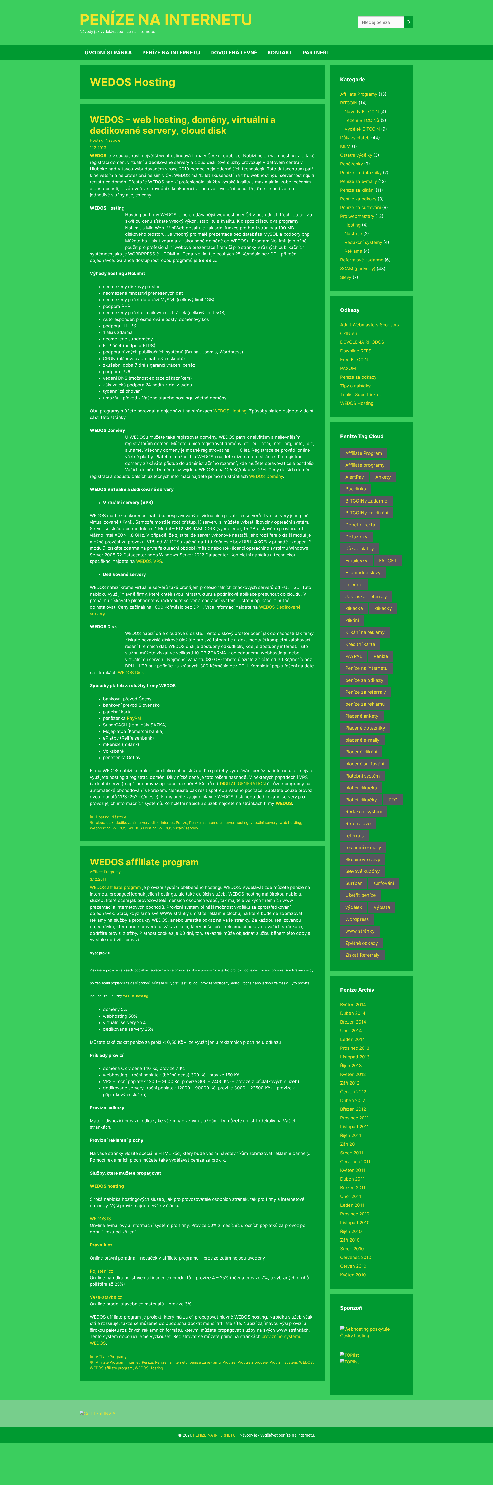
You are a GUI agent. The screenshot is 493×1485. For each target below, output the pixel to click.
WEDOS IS (100, 1218)
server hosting (236, 822)
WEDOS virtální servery (178, 828)
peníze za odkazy (364, 680)
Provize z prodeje (253, 1362)
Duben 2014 (352, 1013)
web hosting (290, 822)
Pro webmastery (357, 216)
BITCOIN (348, 102)
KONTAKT (280, 53)
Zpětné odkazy (361, 943)
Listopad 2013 (355, 1056)
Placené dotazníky (365, 728)
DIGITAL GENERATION (243, 783)
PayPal (134, 718)
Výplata (382, 907)
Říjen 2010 (351, 1231)
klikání (352, 620)
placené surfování (364, 763)
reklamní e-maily (363, 847)
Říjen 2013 (351, 1065)
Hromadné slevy (363, 572)
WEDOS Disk (131, 672)
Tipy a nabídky (355, 385)
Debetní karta (360, 524)
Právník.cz (101, 1244)
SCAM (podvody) (357, 268)
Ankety (383, 477)
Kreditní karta (360, 644)
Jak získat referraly (366, 596)
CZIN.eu (348, 333)
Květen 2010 (353, 1274)
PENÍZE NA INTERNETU (166, 19)
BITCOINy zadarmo (366, 501)
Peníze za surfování (360, 207)
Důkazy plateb (355, 137)
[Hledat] (408, 22)
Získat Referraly (362, 955)
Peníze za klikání (357, 190)
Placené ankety (361, 716)
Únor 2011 (350, 1196)
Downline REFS (355, 350)
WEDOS (98, 155)
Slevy (345, 277)
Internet (167, 822)
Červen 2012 (353, 1091)
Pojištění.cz (101, 1271)
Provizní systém (283, 1362)
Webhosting (100, 828)
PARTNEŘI (315, 53)
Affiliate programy (365, 465)
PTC (392, 799)
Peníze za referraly (365, 692)
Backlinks (355, 488)
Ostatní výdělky (356, 155)
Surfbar (353, 883)
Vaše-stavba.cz (106, 1297)
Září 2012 (349, 1083)
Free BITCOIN (354, 359)
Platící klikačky (361, 799)
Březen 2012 (353, 1109)
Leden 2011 (352, 1205)
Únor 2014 (351, 1030)
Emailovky (356, 560)
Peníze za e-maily (358, 181)
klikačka (354, 608)
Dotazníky (356, 536)
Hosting (96, 140)
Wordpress (357, 919)
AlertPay (354, 477)
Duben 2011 (352, 1179)
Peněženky (351, 163)
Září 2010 (350, 1240)
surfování (383, 883)
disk (155, 822)
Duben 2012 (352, 1100)
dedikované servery (132, 822)
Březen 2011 (352, 1187)
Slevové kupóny (362, 871)
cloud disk (104, 822)
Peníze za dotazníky (361, 172)
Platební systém (362, 776)
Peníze (181, 822)
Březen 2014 (353, 1022)
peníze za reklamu (205, 1362)
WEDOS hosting (135, 996)
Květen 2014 (353, 1004)
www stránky (360, 931)
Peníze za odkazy (358, 198)
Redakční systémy (363, 242)
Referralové (358, 823)
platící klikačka (361, 787)
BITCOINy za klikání (366, 512)
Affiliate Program (110, 1362)
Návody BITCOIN (362, 111)
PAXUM (348, 368)
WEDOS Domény (266, 476)
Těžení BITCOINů (362, 120)
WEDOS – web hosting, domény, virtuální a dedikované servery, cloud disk (183, 125)
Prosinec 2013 (354, 1048)
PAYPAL (353, 656)
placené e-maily (362, 740)
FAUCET (388, 560)
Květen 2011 (352, 1170)
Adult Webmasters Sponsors (369, 324)
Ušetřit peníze (360, 895)
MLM (345, 146)
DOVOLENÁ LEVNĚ (233, 53)
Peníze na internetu (205, 822)
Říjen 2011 (350, 1135)
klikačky (383, 608)
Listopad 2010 (355, 1222)
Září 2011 (349, 1144)
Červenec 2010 (355, 1257)
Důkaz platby (359, 548)
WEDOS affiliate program (144, 862)
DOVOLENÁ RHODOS (362, 342)
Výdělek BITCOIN (362, 129)
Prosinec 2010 (354, 1213)
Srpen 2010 (352, 1248)
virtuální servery (264, 822)
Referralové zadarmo (361, 259)
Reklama (353, 251)
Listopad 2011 (354, 1126)
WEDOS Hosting (229, 411)
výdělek (353, 907)
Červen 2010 (353, 1266)
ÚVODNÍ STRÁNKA (108, 53)
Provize (229, 1362)
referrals (354, 835)
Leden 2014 (352, 1039)
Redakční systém (363, 811)
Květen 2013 (353, 1074)
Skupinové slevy (362, 859)
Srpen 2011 (351, 1152)
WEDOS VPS (149, 561)
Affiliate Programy (105, 872)
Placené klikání (361, 751)
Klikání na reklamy (365, 632)
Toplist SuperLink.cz (361, 394)
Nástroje (113, 140)
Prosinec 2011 (354, 1117)
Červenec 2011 (355, 1161)
